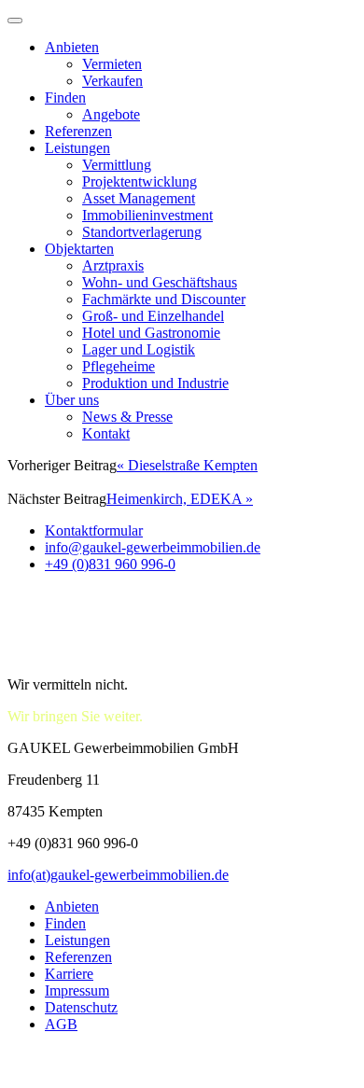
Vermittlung (116, 165)
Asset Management (138, 198)
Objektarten (79, 249)
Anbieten (72, 47)
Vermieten (112, 64)
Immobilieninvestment (147, 215)
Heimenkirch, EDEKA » (179, 499)
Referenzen (78, 131)
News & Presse (127, 417)
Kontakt (106, 433)
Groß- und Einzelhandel (153, 316)
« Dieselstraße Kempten (187, 465)
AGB (61, 1024)
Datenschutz (81, 1007)
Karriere (69, 974)
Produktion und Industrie (155, 383)
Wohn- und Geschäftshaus (159, 282)
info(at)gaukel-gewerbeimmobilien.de (118, 875)
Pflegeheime (118, 366)
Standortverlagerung (142, 232)
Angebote (111, 114)
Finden (65, 97)
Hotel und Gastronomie (151, 333)
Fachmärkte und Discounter (163, 299)
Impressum (77, 990)
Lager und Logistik (138, 349)
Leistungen (77, 148)
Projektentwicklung (139, 181)
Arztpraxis (113, 265)
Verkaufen (112, 81)
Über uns (72, 400)
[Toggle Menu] (14, 20)
